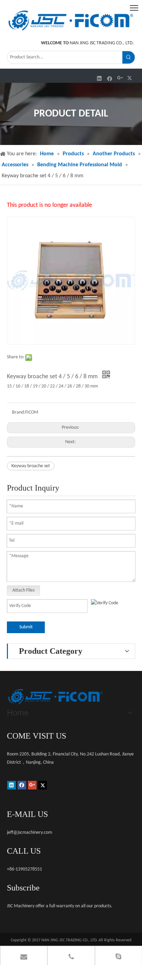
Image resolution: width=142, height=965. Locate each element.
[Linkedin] (99, 78)
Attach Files (23, 590)
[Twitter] (130, 78)
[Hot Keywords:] (128, 57)
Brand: (18, 412)
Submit (26, 627)
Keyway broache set (30, 466)
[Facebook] (109, 78)
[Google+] (120, 78)
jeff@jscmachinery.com (29, 832)
